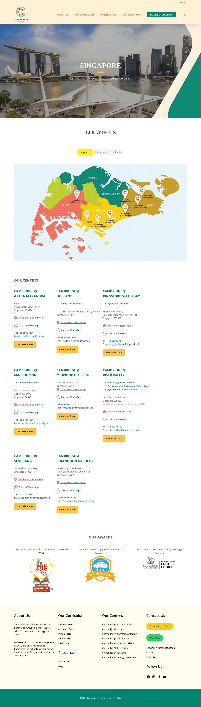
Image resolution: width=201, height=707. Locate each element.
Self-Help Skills (65, 624)
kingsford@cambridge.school (124, 344)
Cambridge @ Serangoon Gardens (119, 657)
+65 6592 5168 (26, 332)
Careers (150, 652)
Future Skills (64, 638)
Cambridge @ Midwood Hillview (118, 643)
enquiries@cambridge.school (160, 647)
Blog (60, 666)
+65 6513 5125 (68, 404)
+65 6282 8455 (68, 497)
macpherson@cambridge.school (37, 423)
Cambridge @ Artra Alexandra (117, 624)
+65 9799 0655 (68, 337)
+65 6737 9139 (114, 426)
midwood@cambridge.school (78, 407)
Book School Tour (25, 344)
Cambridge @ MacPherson (115, 638)
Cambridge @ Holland (113, 629)
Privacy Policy (115, 698)
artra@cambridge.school (33, 336)
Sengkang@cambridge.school (36, 497)
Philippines (100, 151)
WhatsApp (154, 637)
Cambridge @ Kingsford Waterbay (119, 633)
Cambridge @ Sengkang (114, 652)
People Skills (64, 633)
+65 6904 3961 (114, 340)
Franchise (151, 657)
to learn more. (30, 317)
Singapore (85, 151)
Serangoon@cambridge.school (78, 500)
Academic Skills (66, 629)
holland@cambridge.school (76, 340)
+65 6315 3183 (26, 494)
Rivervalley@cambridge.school (124, 430)
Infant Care (64, 643)
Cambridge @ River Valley (115, 647)
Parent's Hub (64, 661)
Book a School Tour (159, 626)
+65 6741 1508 (26, 419)
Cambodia (116, 151)
